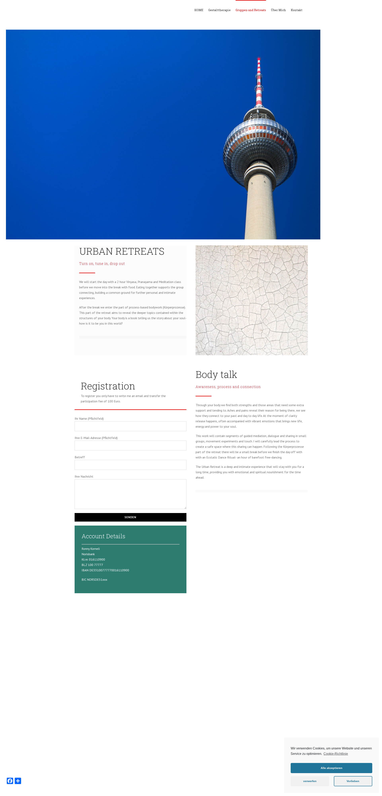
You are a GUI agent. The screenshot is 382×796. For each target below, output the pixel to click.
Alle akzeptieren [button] (331, 768)
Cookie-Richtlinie (336, 753)
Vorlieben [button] (353, 781)
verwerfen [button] (310, 781)
